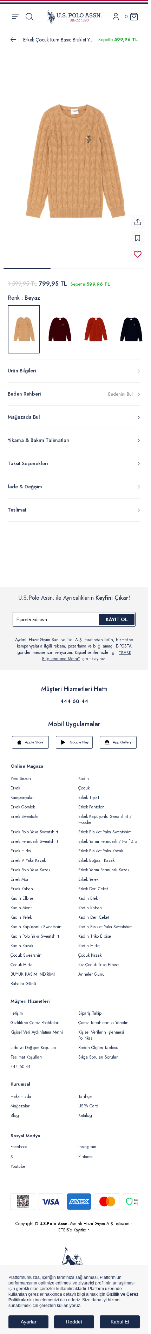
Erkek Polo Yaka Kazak (30, 870)
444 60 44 (74, 701)
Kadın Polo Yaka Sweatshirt (35, 936)
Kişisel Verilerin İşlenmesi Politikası (101, 1035)
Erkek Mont (21, 879)
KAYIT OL (117, 619)
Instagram (87, 1147)
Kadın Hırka (89, 946)
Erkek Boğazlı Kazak (96, 860)
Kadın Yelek (21, 917)
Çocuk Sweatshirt (26, 955)
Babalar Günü (23, 984)
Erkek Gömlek (23, 807)
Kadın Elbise (22, 898)
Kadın (83, 778)
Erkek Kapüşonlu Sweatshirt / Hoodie (105, 819)
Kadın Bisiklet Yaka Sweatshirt (105, 927)
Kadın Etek (88, 898)
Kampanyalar (22, 797)
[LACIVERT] (131, 329)
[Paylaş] (138, 222)
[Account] (116, 16)
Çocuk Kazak (89, 955)
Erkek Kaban (22, 889)
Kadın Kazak (22, 946)
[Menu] (15, 16)
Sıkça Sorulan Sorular (98, 1057)
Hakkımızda (21, 1096)
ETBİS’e (65, 1230)
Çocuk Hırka (22, 965)
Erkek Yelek (88, 879)
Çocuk (84, 788)
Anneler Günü (91, 974)
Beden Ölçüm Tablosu (98, 1048)
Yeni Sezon (21, 778)
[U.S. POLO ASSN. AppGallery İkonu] (118, 742)
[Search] (29, 16)
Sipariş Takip (89, 1013)
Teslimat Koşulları (26, 1057)
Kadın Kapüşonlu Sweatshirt (36, 927)
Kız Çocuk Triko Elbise (98, 965)
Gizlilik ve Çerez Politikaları (35, 1023)
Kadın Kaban (90, 908)
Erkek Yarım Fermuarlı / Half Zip (107, 841)
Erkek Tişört (88, 797)
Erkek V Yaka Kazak (28, 860)
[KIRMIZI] (60, 329)
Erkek (15, 788)
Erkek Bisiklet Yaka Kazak (100, 851)
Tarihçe (85, 1096)
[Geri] (13, 39)
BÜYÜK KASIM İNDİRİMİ (33, 974)
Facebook (19, 1147)
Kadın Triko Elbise (94, 936)
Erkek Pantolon (91, 807)
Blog (15, 1115)
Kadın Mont (21, 908)
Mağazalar (20, 1106)
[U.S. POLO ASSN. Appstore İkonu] (30, 742)
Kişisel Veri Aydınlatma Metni (37, 1032)
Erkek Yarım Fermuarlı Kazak (103, 870)
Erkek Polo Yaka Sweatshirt (34, 832)
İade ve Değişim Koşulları (33, 1048)
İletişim (17, 1013)
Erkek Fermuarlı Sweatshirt (34, 841)
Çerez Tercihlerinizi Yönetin (103, 1023)
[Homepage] (74, 16)
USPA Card (88, 1106)
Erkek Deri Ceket (93, 889)
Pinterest (85, 1156)
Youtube (18, 1166)
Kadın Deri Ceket (93, 917)
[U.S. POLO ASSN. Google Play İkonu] (74, 742)
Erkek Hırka (21, 851)
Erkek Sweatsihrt (25, 816)
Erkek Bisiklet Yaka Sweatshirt (104, 832)
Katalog (85, 1115)
